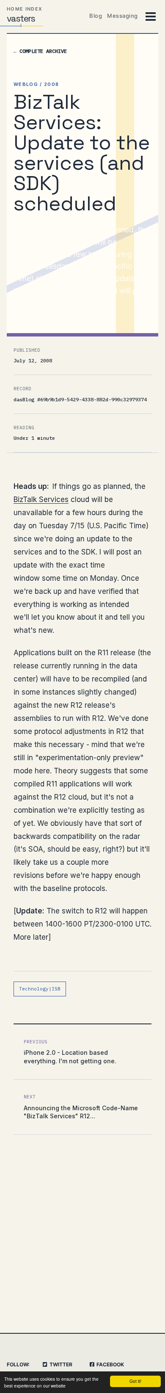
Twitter (60, 1364)
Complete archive (40, 51)
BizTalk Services (41, 499)
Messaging (122, 15)
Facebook (109, 1364)
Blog (95, 15)
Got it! (135, 1381)
